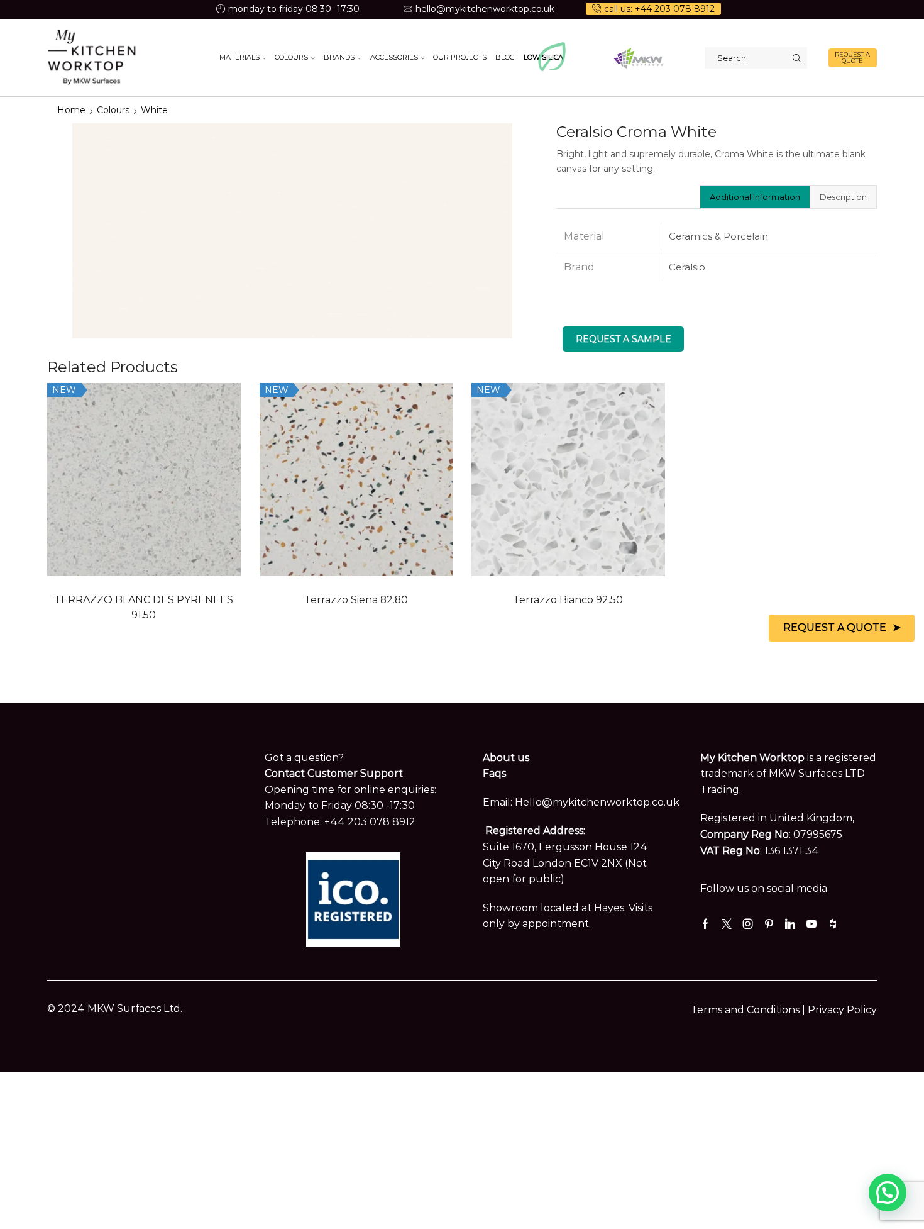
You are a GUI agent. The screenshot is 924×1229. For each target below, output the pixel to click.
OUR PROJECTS (460, 57)
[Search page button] (796, 58)
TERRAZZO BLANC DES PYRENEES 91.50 (143, 607)
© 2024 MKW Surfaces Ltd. (114, 1009)
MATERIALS (239, 57)
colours (113, 110)
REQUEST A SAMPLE (623, 339)
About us (506, 758)
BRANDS (339, 57)
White (154, 110)
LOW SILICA (543, 57)
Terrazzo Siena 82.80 (356, 600)
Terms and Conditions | (749, 1010)
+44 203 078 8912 (369, 822)
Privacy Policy (842, 1010)
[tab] (755, 197)
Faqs (494, 773)
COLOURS (291, 57)
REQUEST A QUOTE (852, 57)
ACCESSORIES (394, 57)
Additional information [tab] (755, 197)
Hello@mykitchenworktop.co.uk (597, 802)
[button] (887, 1192)
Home (71, 110)
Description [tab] (843, 197)
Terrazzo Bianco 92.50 (568, 600)
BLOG (505, 57)
